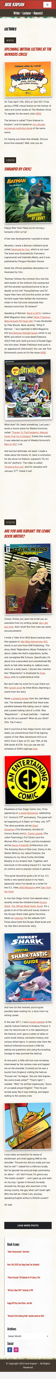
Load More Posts (28, 1225)
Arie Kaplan (14, 4)
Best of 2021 (11, 444)
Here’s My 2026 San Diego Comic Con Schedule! (23, 1264)
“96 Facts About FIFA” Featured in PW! (20, 1290)
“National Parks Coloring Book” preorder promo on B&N (25, 1315)
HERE (38, 113)
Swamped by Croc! (17, 169)
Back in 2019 (34, 313)
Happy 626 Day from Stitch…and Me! (19, 1303)
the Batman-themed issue (23, 333)
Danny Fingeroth (20, 845)
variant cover (15, 687)
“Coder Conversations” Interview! (18, 1251)
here (35, 748)
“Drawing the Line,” (14, 467)
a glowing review (20, 698)
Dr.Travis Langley (33, 833)
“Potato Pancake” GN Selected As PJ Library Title (23, 1277)
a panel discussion (28, 813)
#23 (34, 641)
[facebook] (9, 1349)
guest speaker (37, 1022)
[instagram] (16, 1349)
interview (19, 918)
